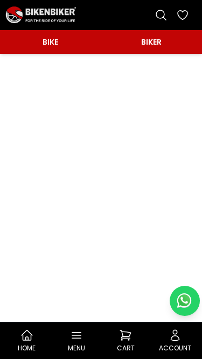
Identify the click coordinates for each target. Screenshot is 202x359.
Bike (50, 42)
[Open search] (161, 15)
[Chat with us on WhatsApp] (185, 301)
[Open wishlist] (182, 15)
